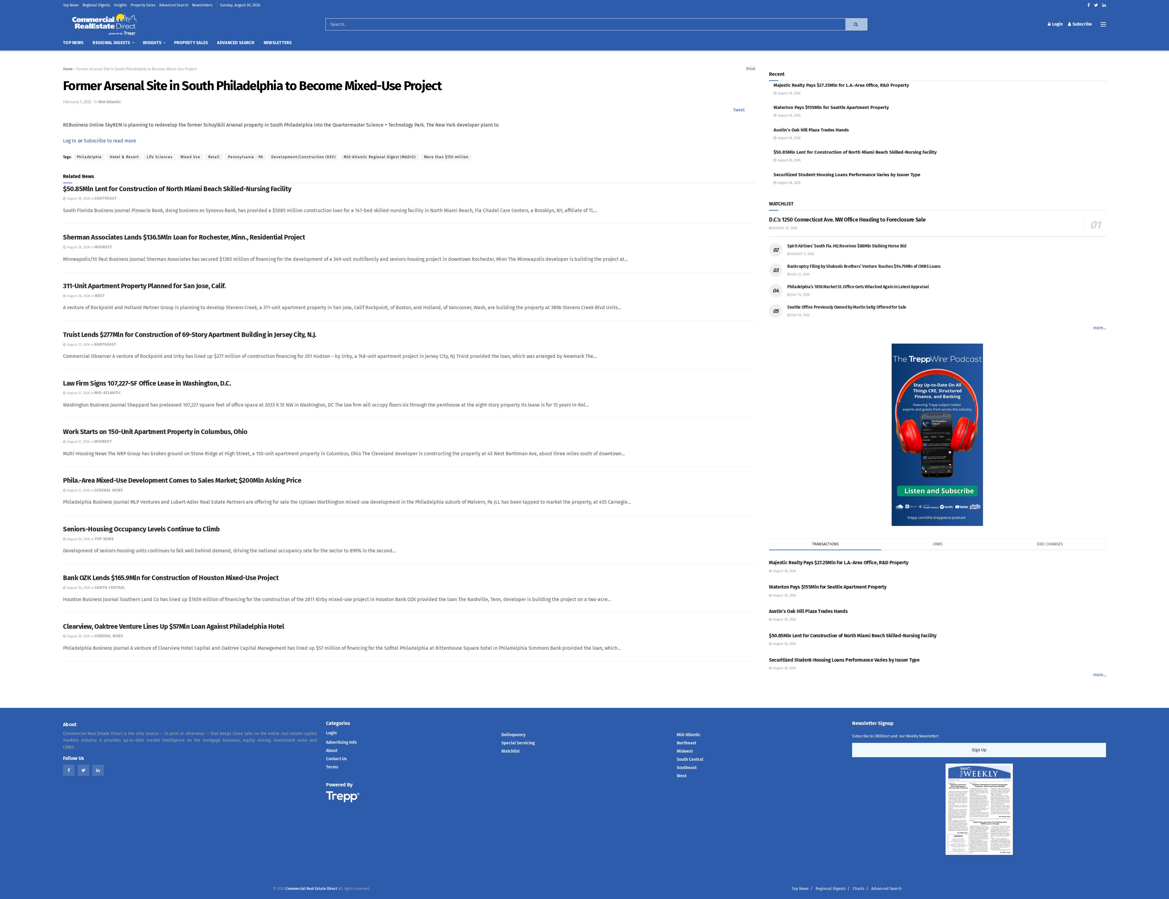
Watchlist (510, 751)
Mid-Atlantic (109, 102)
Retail (214, 157)
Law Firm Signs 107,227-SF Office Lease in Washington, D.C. (147, 383)
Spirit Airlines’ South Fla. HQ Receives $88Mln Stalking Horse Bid (846, 246)
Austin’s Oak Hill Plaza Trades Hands (811, 130)
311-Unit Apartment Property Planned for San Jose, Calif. (144, 286)
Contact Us (336, 758)
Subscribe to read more (110, 141)
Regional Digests (96, 5)
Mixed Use (190, 157)
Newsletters (202, 5)
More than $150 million (446, 157)
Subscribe (1082, 24)
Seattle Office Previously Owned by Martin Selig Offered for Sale (846, 307)
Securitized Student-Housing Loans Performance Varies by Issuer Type (847, 174)
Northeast (686, 743)
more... (1099, 328)
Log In (69, 141)
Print (750, 69)
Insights (120, 5)
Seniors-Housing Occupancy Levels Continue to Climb (141, 529)
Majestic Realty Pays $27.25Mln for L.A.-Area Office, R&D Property (841, 85)
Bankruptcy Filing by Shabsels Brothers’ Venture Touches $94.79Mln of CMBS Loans (864, 266)
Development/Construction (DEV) (303, 157)
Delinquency (513, 734)
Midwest (685, 751)
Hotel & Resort (124, 157)
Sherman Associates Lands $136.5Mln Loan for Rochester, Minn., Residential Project (184, 237)
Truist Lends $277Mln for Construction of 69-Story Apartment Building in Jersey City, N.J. (189, 335)
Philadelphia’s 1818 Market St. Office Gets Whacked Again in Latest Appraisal (858, 286)
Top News (71, 5)
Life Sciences (160, 157)
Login (1057, 24)
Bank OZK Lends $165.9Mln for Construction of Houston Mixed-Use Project (170, 578)
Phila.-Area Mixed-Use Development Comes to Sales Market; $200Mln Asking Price (182, 480)
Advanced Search (173, 5)
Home (68, 69)
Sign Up (979, 750)
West (681, 775)
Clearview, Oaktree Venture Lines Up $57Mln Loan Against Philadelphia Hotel (173, 626)
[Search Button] (856, 24)
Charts (858, 888)
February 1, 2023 (77, 102)
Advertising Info (341, 742)
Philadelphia (89, 157)
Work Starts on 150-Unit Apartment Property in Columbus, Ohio (155, 432)
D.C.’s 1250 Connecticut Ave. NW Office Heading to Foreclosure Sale (847, 219)
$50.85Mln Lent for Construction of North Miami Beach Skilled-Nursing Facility (177, 189)
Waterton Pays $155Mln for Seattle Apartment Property (831, 107)
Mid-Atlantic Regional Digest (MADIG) (380, 157)
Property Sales (143, 5)
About (331, 750)
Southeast (687, 767)
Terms (332, 767)
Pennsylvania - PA (245, 157)
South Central (690, 759)
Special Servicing (518, 743)
